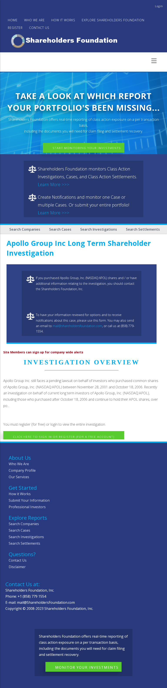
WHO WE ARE (34, 20)
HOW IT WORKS (63, 20)
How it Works (20, 493)
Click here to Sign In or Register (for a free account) (63, 437)
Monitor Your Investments (87, 667)
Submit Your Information (29, 500)
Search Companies (24, 229)
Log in (159, 6)
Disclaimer (17, 566)
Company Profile (22, 470)
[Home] (66, 40)
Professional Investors (27, 506)
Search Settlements (143, 229)
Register (15, 28)
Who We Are (19, 463)
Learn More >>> (53, 184)
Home (13, 20)
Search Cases (60, 229)
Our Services (19, 477)
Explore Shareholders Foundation (113, 20)
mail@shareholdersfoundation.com (77, 326)
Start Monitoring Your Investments (87, 148)
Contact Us (39, 28)
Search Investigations (98, 229)
